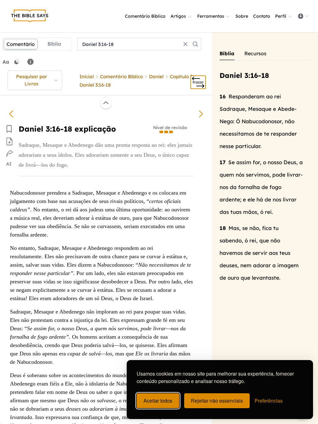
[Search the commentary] (195, 44)
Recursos (255, 53)
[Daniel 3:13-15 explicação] (11, 114)
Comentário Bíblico (145, 16)
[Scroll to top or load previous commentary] (106, 103)
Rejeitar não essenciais (217, 400)
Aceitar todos (157, 400)
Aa (5, 62)
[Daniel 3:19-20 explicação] (201, 114)
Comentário (21, 44)
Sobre (241, 16)
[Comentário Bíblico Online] (29, 16)
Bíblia (54, 44)
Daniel (156, 76)
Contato (261, 16)
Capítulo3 (181, 76)
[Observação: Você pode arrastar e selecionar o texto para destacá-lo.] (30, 62)
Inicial (87, 76)
